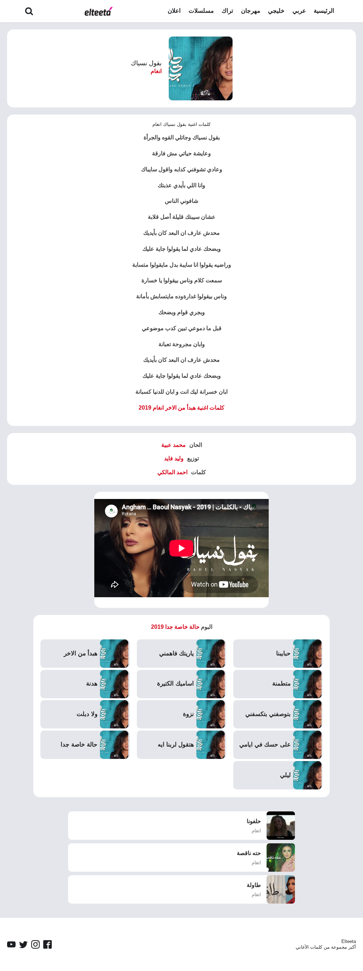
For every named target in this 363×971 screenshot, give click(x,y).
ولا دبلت (87, 714)
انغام (156, 71)
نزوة (188, 714)
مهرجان (250, 10)
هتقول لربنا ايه (176, 744)
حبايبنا (283, 653)
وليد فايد (174, 458)
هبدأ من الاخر (80, 653)
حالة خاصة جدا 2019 (175, 627)
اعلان (174, 10)
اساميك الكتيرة (175, 683)
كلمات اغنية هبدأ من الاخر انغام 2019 (181, 408)
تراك (227, 10)
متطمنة (281, 683)
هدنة (91, 683)
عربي (299, 10)
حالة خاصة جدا (79, 744)
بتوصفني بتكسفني (268, 714)
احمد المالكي (172, 472)
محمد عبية (173, 445)
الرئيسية (324, 10)
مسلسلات (201, 10)
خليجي (276, 10)
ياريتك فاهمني (176, 653)
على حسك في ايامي (265, 744)
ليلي (285, 775)
